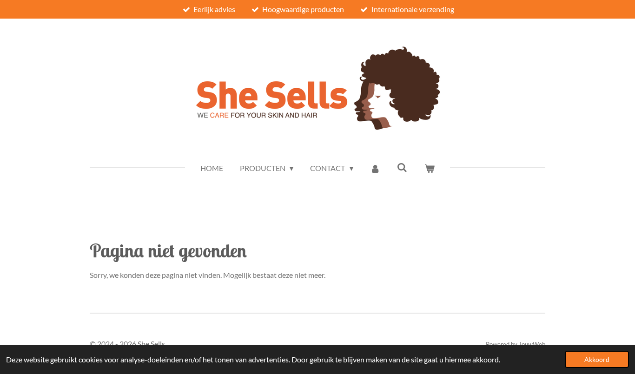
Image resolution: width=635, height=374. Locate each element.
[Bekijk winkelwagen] (429, 168)
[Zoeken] (402, 167)
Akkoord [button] (596, 359)
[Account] (375, 168)
